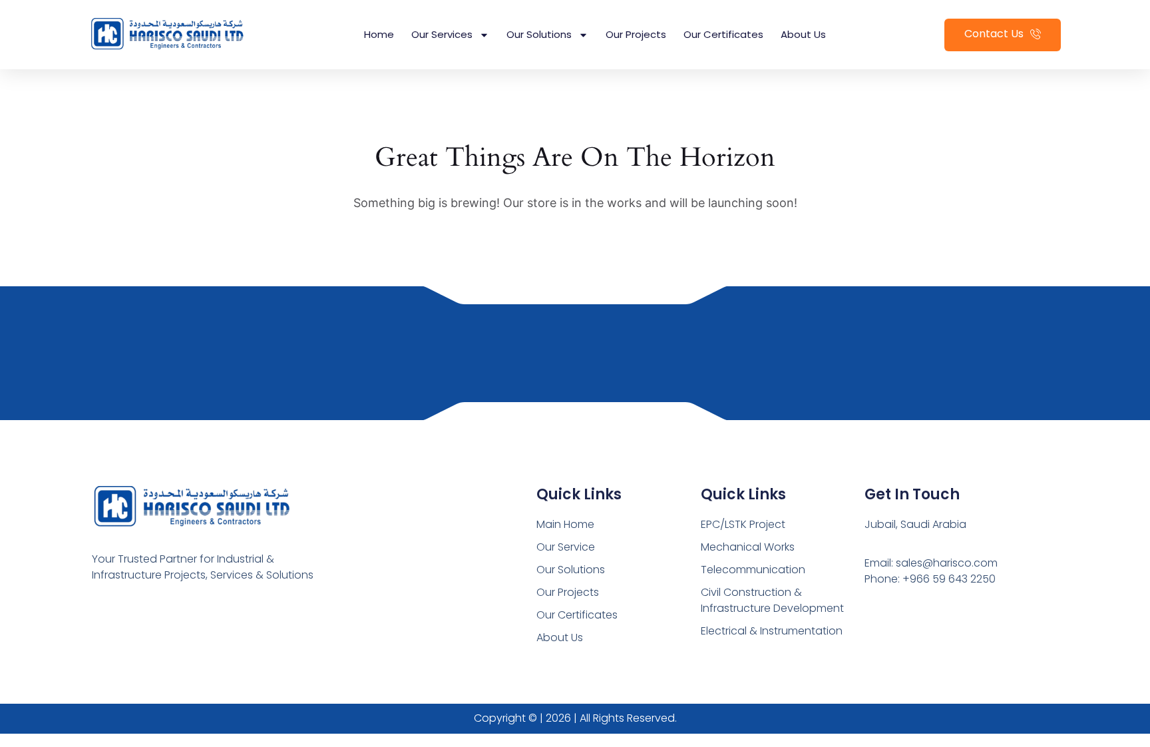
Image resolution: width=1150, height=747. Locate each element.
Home (379, 34)
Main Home (565, 524)
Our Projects (636, 34)
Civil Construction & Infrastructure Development (772, 600)
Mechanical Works (748, 547)
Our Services (442, 34)
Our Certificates (723, 34)
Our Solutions (539, 34)
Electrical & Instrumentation (772, 630)
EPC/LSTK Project (743, 524)
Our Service (565, 547)
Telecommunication (753, 569)
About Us (803, 34)
